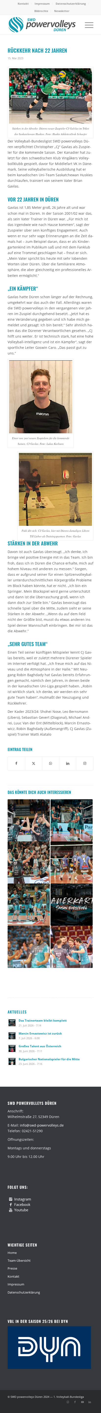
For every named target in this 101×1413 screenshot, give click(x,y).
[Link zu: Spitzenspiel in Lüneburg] (71, 820)
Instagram (22, 1199)
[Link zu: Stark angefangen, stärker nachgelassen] (71, 862)
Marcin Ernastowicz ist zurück (40, 1033)
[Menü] (86, 25)
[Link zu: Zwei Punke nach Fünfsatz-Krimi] (29, 862)
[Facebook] (10, 1204)
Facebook (22, 1204)
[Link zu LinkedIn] (89, 1402)
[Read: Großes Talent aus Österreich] (12, 1048)
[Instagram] (10, 1199)
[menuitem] (23, 3)
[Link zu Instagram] (67, 1402)
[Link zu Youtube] (82, 1402)
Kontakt (23, 3)
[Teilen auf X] (33, 763)
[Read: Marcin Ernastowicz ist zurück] (12, 1035)
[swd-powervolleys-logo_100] (42, 25)
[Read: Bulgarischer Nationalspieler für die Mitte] (12, 1061)
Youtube (21, 1209)
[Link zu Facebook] (75, 1402)
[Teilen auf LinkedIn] (67, 763)
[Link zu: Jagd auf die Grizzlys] (29, 820)
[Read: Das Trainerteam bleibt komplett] (12, 1022)
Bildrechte (41, 11)
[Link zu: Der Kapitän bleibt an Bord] (29, 947)
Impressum (42, 3)
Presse (12, 1268)
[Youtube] (10, 1210)
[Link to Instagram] (84, 763)
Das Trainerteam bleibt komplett (43, 1020)
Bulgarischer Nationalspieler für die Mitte (49, 1059)
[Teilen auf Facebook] (16, 763)
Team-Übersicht (19, 1260)
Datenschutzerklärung (71, 3)
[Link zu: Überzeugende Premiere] (29, 904)
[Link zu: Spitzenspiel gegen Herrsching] (71, 947)
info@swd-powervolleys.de (42, 1125)
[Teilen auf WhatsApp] (50, 763)
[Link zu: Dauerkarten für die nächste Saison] (71, 904)
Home (12, 1252)
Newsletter (61, 11)
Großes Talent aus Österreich (40, 1046)
